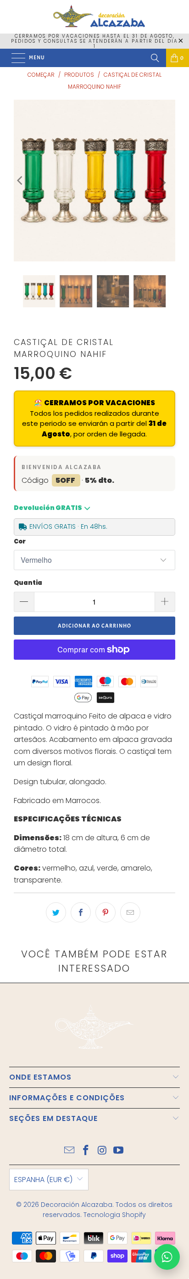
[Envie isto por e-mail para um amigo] (130, 912)
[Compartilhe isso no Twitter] (56, 912)
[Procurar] (155, 58)
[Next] (161, 182)
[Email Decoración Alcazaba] (70, 1151)
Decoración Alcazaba (76, 1204)
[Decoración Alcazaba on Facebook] (86, 1151)
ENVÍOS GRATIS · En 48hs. (68, 526)
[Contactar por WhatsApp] (167, 1257)
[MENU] (13, 58)
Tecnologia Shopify (114, 1214)
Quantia (28, 582)
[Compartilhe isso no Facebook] (81, 912)
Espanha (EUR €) (43, 1179)
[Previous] (20, 180)
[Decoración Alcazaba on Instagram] (102, 1151)
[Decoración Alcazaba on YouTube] (119, 1151)
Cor (20, 541)
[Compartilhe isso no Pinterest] (105, 912)
